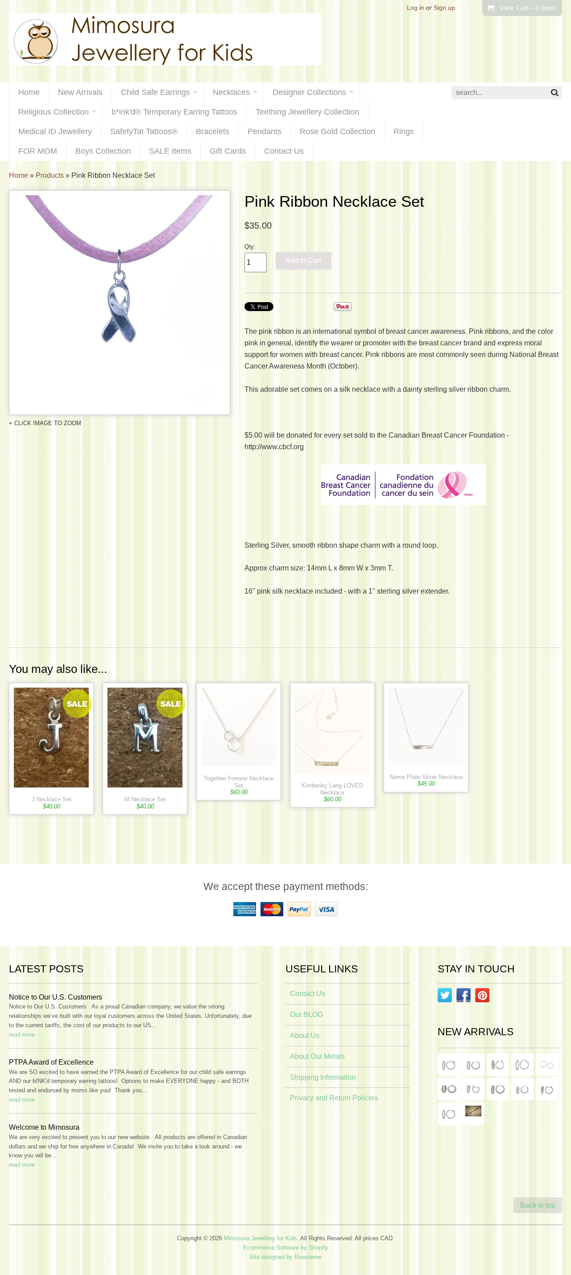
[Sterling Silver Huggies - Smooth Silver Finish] (449, 1089)
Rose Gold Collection (337, 131)
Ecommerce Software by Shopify (285, 1247)
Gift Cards (228, 151)
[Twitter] (445, 997)
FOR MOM (37, 151)
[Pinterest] (482, 997)
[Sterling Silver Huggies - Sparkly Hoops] (498, 1089)
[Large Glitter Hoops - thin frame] (449, 1065)
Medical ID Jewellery (55, 131)
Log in (415, 7)
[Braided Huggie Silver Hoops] (547, 1089)
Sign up (444, 7)
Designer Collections (309, 92)
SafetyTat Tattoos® (144, 131)
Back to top (537, 1205)
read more (22, 1034)
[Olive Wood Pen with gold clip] (473, 1114)
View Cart (527, 8)
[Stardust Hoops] (498, 1065)
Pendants (264, 131)
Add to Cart (303, 260)
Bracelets (212, 131)
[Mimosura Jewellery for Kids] (165, 41)
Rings (403, 131)
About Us (304, 1035)
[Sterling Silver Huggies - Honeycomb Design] (522, 1089)
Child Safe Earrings (155, 92)
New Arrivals (80, 92)
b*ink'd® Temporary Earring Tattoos (174, 111)
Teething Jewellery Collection (307, 111)
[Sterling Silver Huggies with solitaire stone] (473, 1089)
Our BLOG (306, 1014)
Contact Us (284, 151)
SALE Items (170, 151)
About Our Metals (317, 1056)
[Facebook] (463, 997)
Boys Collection (103, 151)
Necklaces (231, 92)
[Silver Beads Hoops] (547, 1065)
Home (29, 92)
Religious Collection (53, 111)
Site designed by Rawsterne (285, 1257)
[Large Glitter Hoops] (522, 1065)
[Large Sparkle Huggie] (449, 1114)
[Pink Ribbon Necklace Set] (119, 302)
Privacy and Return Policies (334, 1098)
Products (50, 175)
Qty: (250, 246)
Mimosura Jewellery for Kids (260, 1238)
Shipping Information (323, 1077)
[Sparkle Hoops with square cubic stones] (473, 1065)
